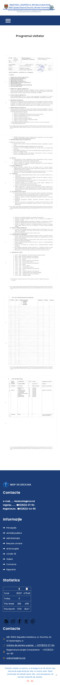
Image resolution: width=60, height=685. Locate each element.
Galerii (9, 559)
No (32, 680)
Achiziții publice (14, 533)
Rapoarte (11, 569)
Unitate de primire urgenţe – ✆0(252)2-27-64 (30, 645)
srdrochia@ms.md (16, 658)
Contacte (11, 564)
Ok (28, 680)
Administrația (13, 538)
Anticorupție (12, 548)
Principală (11, 527)
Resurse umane (14, 543)
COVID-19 (11, 553)
